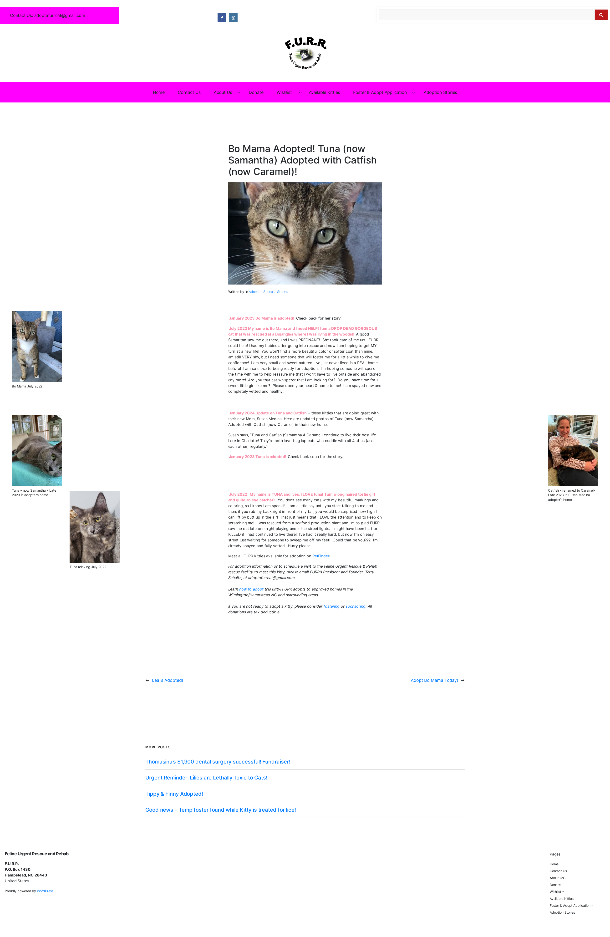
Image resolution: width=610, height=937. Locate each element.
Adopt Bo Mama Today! (434, 680)
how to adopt (252, 589)
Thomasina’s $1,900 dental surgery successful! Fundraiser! (217, 762)
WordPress (45, 891)
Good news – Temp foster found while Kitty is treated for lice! (220, 810)
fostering (332, 606)
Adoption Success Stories (268, 292)
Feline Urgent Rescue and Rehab (36, 853)
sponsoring (356, 606)
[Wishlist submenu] (298, 92)
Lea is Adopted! (167, 680)
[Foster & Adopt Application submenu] (413, 92)
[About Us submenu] (238, 92)
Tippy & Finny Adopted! (174, 794)
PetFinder (320, 556)
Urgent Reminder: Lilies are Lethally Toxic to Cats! (206, 777)
